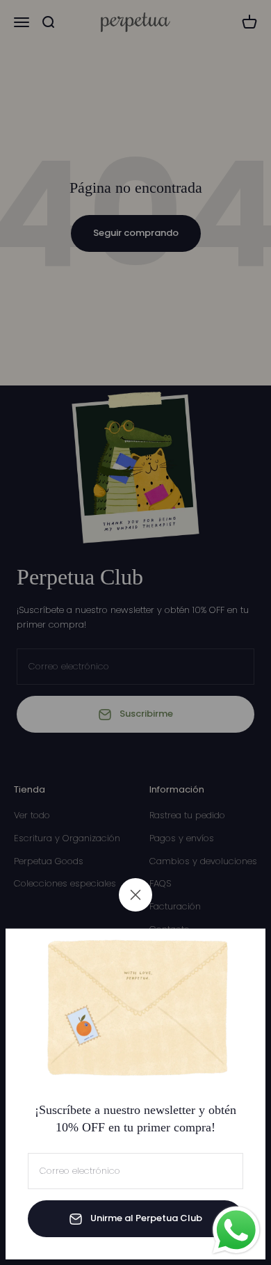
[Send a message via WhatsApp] (236, 1230)
